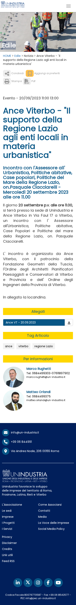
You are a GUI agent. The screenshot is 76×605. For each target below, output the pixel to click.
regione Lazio (43, 346)
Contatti (44, 511)
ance (8, 346)
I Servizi (7, 529)
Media (42, 517)
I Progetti (8, 523)
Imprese (8, 517)
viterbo (23, 346)
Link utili (7, 555)
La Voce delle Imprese (53, 523)
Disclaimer (9, 543)
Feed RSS (8, 561)
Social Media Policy (51, 529)
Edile (17, 56)
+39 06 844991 (20, 442)
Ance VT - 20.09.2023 (21, 322)
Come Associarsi (50, 505)
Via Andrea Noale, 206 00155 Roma (34, 451)
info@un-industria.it (24, 432)
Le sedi (7, 511)
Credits (7, 549)
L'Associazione (12, 505)
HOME (7, 56)
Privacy (7, 537)
